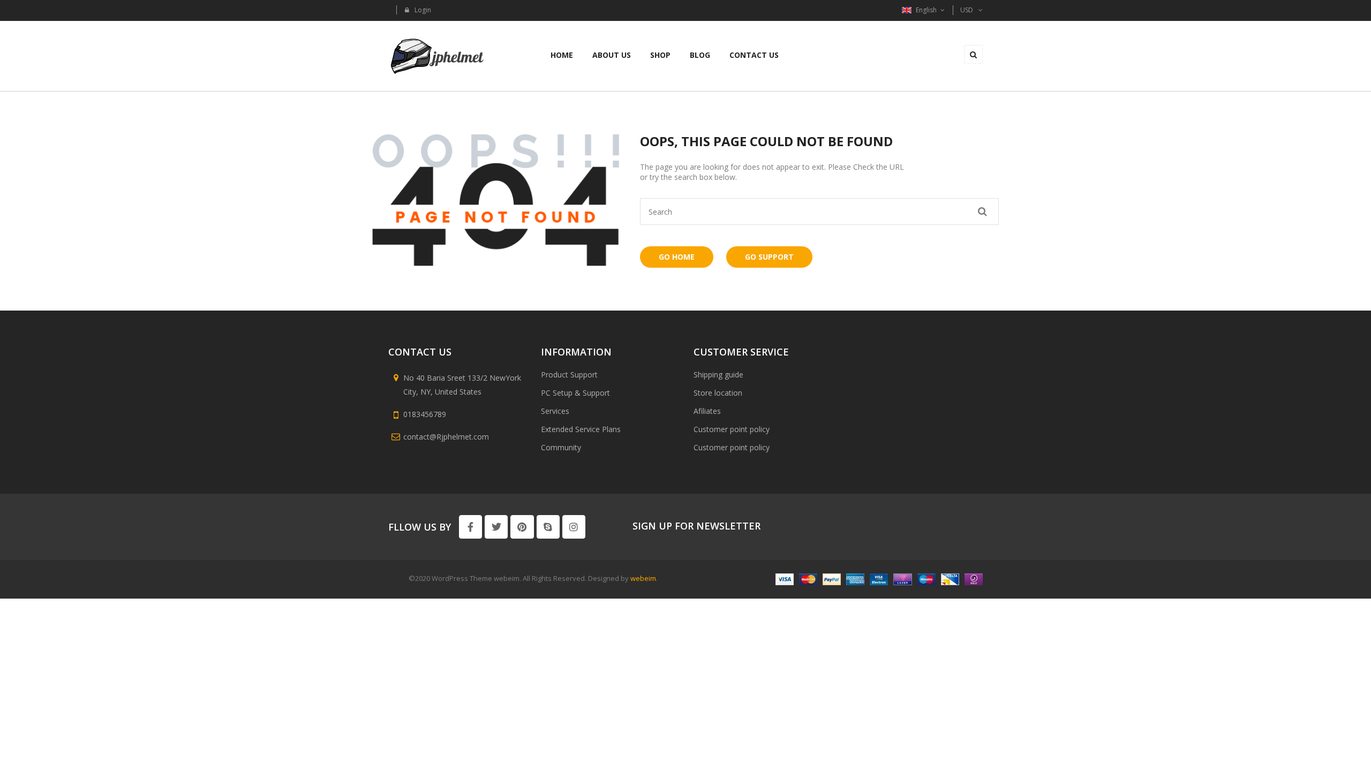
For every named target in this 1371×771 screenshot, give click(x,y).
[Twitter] (496, 526)
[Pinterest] (521, 526)
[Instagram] (573, 526)
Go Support (769, 257)
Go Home (677, 257)
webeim (643, 578)
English (926, 9)
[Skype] (548, 526)
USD (966, 9)
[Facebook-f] (470, 526)
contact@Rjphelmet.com (446, 437)
